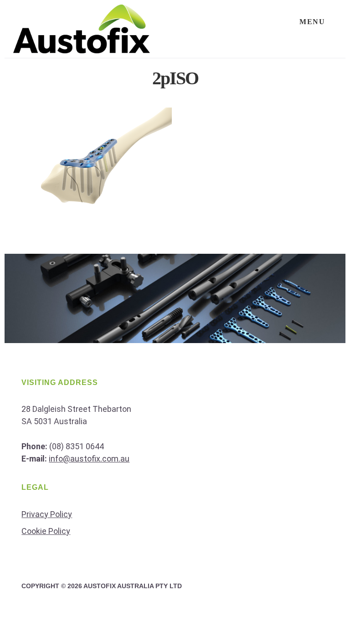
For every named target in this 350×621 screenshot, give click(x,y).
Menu (312, 22)
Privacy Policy (46, 514)
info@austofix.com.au (89, 458)
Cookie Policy (45, 531)
